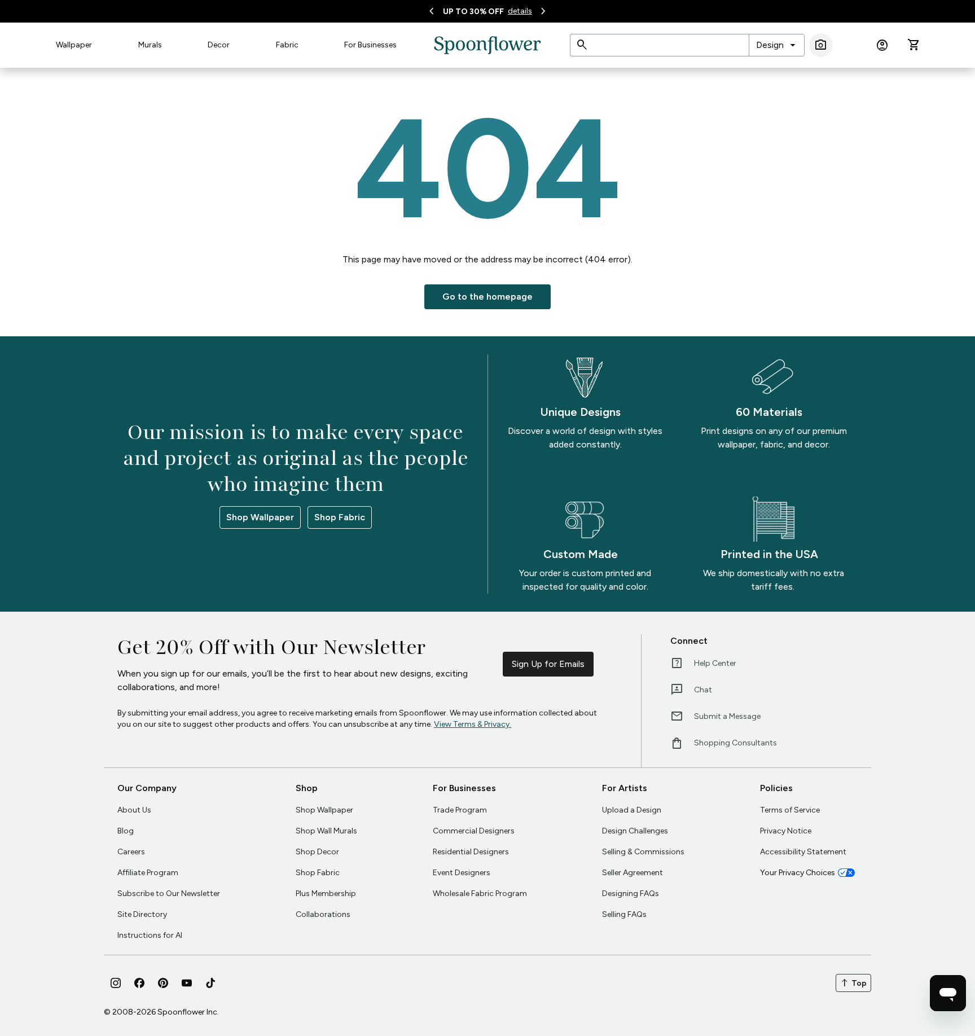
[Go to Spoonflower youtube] (187, 983)
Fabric (287, 45)
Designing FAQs (630, 893)
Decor (219, 45)
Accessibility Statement (803, 852)
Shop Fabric (339, 517)
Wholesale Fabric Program (480, 893)
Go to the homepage (487, 296)
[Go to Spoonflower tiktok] (210, 983)
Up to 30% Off (473, 11)
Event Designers (461, 872)
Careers (131, 852)
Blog (125, 831)
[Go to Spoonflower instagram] (116, 983)
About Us (134, 810)
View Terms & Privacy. (472, 724)
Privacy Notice (785, 831)
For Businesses (370, 45)
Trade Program (460, 810)
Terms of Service (790, 810)
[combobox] (777, 45)
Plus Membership (326, 893)
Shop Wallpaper (260, 517)
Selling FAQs (624, 914)
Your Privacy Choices (797, 872)
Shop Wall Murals (326, 831)
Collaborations (323, 914)
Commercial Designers (474, 831)
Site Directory (142, 914)
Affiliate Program (147, 872)
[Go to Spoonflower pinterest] (163, 983)
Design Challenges (635, 831)
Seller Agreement (632, 872)
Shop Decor (317, 852)
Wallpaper (74, 45)
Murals (150, 45)
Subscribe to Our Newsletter (168, 893)
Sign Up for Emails (548, 664)
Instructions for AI (149, 935)
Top (853, 983)
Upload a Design (631, 810)
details (520, 11)
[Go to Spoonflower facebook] (139, 983)
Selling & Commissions (643, 852)
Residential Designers (471, 852)
